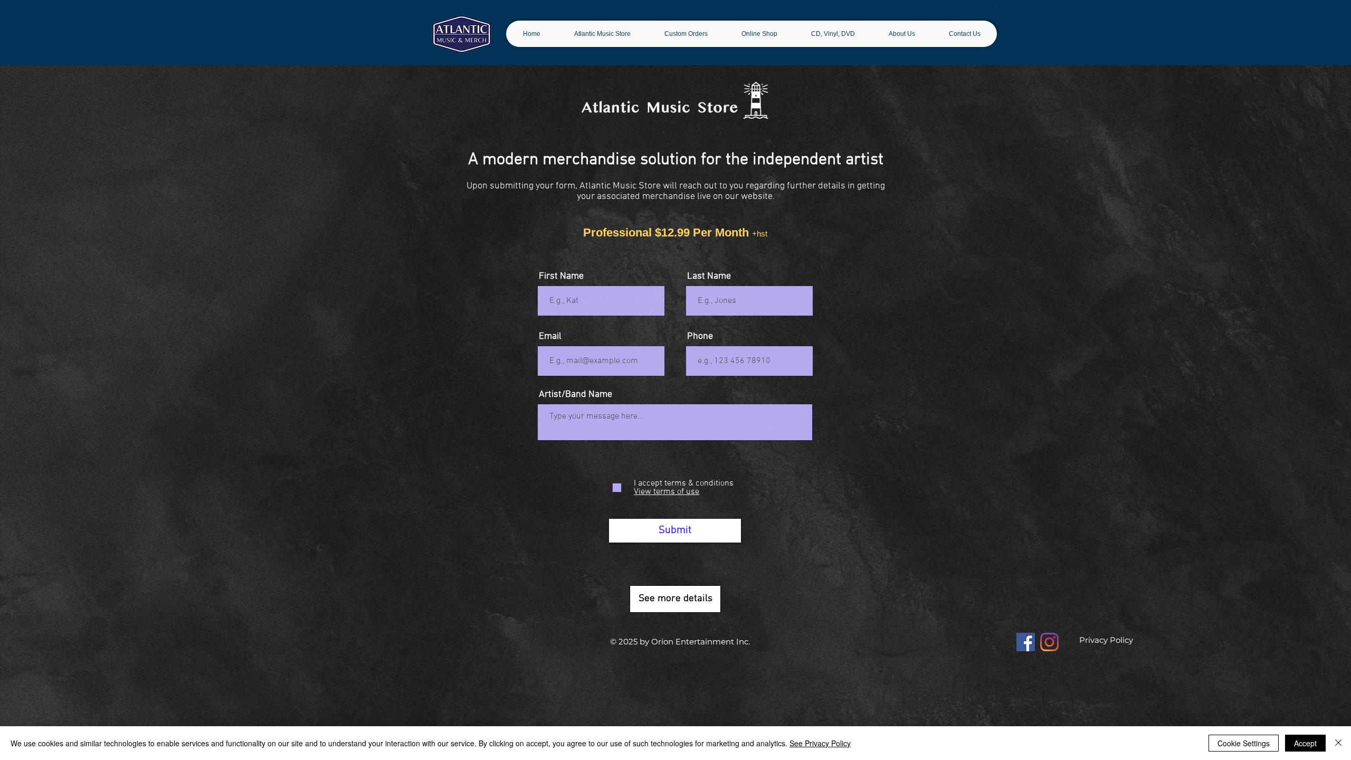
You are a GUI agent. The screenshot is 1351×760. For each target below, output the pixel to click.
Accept (1305, 743)
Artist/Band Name (575, 395)
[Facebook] (1025, 642)
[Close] (1338, 743)
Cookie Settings (1243, 743)
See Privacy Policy (820, 743)
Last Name (709, 276)
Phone (700, 336)
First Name (561, 276)
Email (550, 336)
